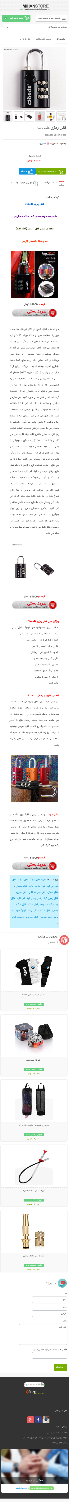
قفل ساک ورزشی (41, 911)
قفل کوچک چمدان (21, 911)
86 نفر (24, 171)
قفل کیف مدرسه (48, 917)
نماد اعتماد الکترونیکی (57, 1433)
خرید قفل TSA (38, 880)
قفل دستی (52, 892)
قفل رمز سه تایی (36, 892)
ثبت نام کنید (21, 1488)
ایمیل (65, 1306)
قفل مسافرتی (31, 917)
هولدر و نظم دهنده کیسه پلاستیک (34, 1125)
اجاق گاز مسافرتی (33, 1060)
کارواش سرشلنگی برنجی (33, 1256)
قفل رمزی (21, 892)
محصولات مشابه (43, 39)
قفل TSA (23, 880)
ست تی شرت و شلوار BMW (33, 995)
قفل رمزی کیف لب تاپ (29, 898)
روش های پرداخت (59, 1443)
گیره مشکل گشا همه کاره (34, 1191)
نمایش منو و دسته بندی (49, 18)
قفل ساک (33, 904)
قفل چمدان (21, 886)
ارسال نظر (60, 1367)
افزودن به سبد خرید (47, 171)
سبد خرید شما (16, 18)
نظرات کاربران (23, 39)
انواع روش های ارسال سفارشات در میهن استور (45, 1438)
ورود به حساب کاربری (41, 1488)
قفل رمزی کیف (50, 898)
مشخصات (61, 39)
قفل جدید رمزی (37, 886)
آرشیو (52, 942)
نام (66, 1293)
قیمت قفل (17, 917)
